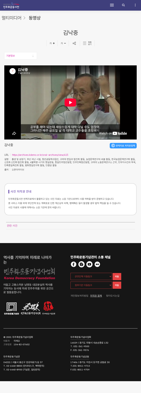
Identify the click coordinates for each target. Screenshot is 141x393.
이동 (117, 276)
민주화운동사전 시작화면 (11, 5)
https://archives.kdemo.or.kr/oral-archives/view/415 (40, 155)
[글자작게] (63, 43)
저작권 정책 (96, 295)
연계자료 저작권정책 (125, 145)
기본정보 (10, 55)
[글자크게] (52, 43)
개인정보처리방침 (79, 295)
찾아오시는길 (113, 295)
